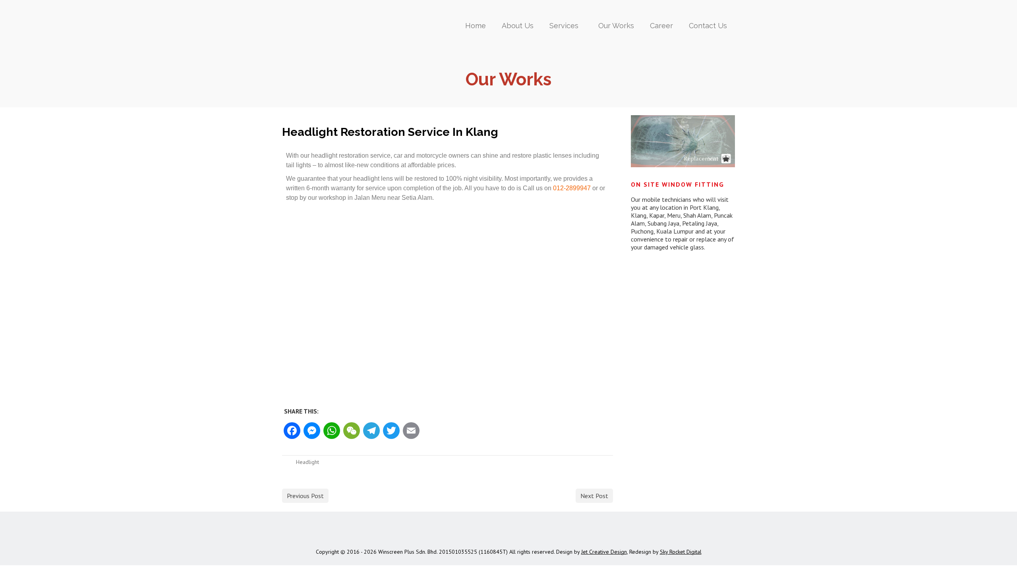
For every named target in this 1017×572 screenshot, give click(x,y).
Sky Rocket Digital (681, 551)
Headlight (307, 462)
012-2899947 (572, 188)
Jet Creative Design (604, 551)
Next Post (594, 496)
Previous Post (305, 496)
